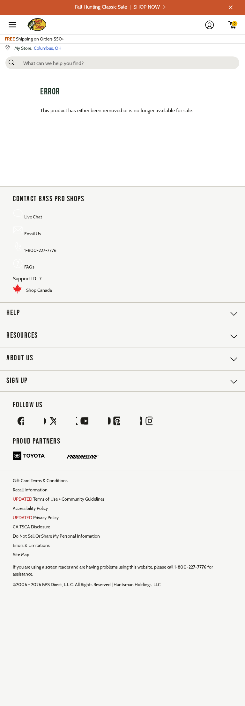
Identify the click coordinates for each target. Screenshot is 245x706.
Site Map (21, 554)
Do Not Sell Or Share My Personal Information (56, 536)
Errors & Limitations (31, 545)
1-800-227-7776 (40, 250)
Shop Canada (39, 290)
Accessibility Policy (30, 508)
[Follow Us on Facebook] (18, 421)
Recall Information (30, 490)
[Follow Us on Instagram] (146, 421)
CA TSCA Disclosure (31, 527)
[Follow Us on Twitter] (50, 421)
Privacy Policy (36, 517)
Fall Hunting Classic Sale (117, 7)
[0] (237, 27)
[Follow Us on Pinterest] (114, 421)
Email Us (32, 234)
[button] (11, 60)
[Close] (230, 7)
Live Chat (33, 217)
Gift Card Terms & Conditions (40, 480)
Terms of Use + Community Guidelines (59, 499)
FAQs (29, 267)
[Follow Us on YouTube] (82, 421)
